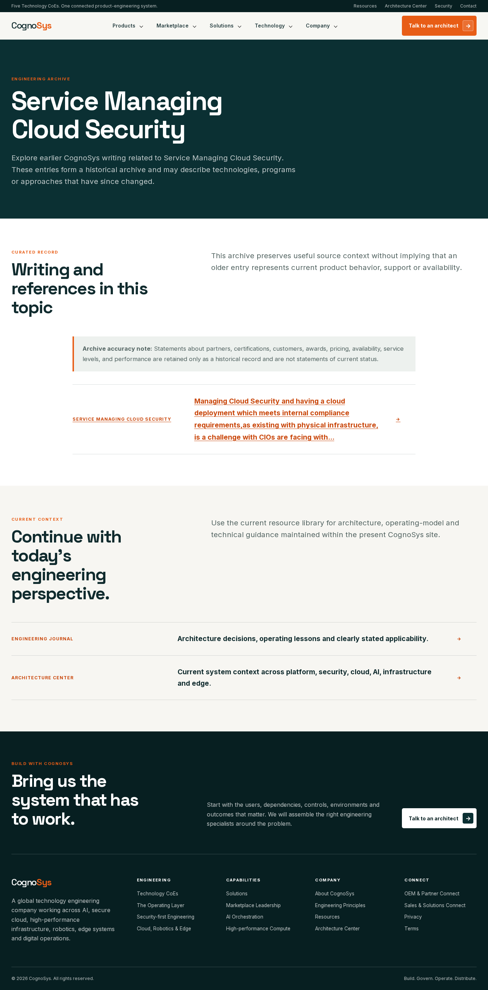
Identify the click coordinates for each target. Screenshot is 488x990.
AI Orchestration (244, 917)
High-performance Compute (258, 928)
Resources (365, 6)
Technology (270, 25)
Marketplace (172, 25)
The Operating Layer (160, 905)
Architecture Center (406, 6)
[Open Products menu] (141, 25)
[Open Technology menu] (291, 25)
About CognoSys (334, 893)
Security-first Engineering (165, 917)
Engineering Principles (340, 905)
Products (124, 25)
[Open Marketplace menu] (195, 25)
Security (443, 6)
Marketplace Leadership (253, 905)
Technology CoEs (157, 893)
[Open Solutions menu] (240, 25)
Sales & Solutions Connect (434, 905)
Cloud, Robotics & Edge (164, 928)
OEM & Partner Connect (431, 893)
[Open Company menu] (336, 25)
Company (318, 25)
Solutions (222, 25)
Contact (468, 6)
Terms (411, 928)
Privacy (413, 917)
